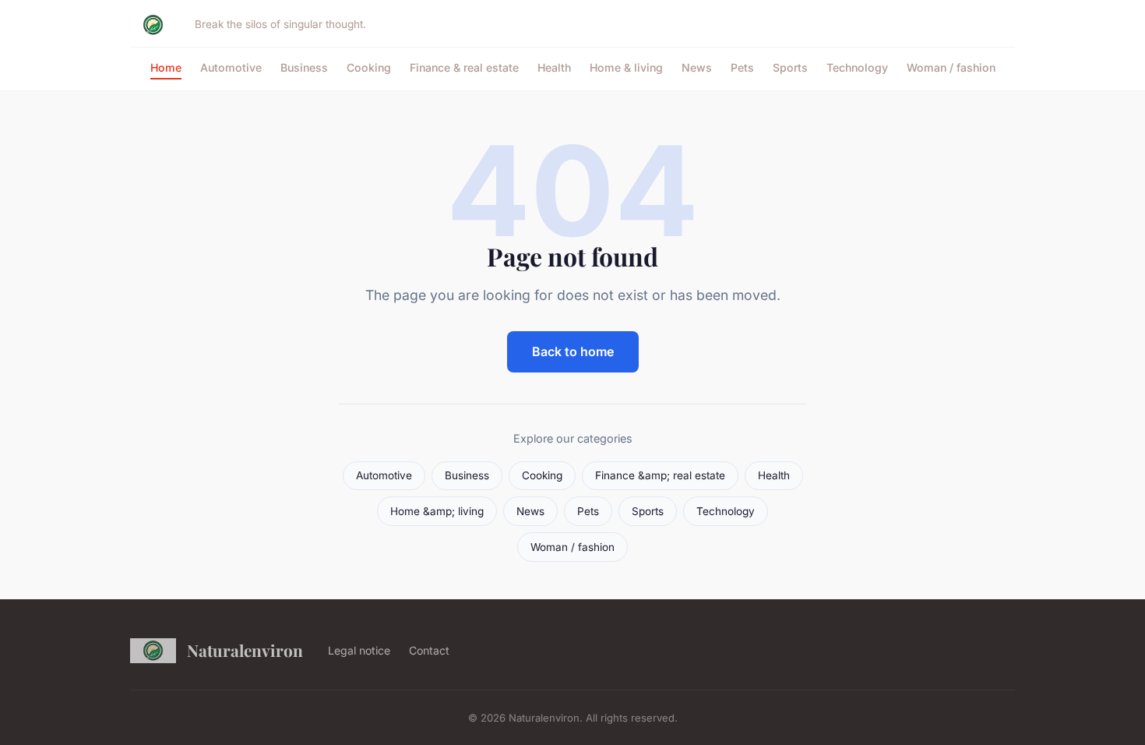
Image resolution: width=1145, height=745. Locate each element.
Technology (857, 67)
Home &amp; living (437, 511)
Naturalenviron (245, 650)
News (697, 67)
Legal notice (359, 650)
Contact (429, 650)
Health (554, 67)
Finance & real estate (464, 67)
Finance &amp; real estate (660, 475)
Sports (790, 67)
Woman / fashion (951, 67)
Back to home (573, 351)
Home (165, 67)
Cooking (369, 67)
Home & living (626, 67)
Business (304, 67)
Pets (742, 67)
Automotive (231, 67)
